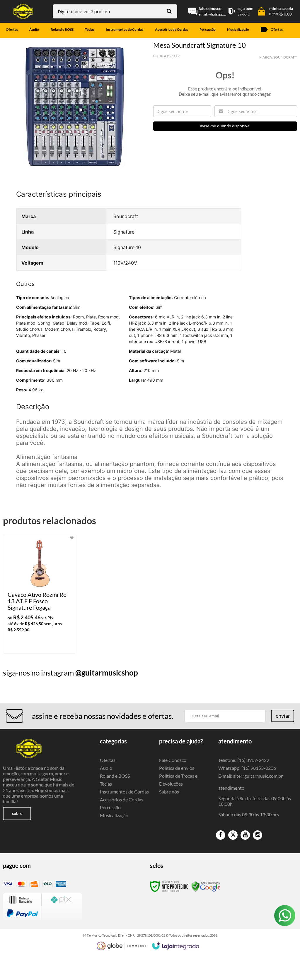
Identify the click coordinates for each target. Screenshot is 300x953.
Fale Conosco (172, 760)
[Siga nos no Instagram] (257, 835)
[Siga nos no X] (233, 835)
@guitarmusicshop (106, 672)
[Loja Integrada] (175, 945)
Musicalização (114, 815)
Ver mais (49, 644)
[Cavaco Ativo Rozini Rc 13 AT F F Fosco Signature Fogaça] (39, 593)
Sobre (17, 813)
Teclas (106, 783)
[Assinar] (282, 716)
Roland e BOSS (115, 776)
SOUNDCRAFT (285, 57)
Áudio (106, 768)
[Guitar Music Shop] (23, 12)
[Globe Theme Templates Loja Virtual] (121, 946)
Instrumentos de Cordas (124, 791)
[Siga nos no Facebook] (220, 835)
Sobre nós (169, 791)
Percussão (110, 807)
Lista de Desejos (20, 179)
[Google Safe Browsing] (206, 886)
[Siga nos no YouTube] (245, 835)
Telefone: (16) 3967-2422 (243, 760)
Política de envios (176, 768)
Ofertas (107, 760)
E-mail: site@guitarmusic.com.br (250, 776)
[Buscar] (169, 11)
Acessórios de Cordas (121, 799)
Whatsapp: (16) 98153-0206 (247, 768)
